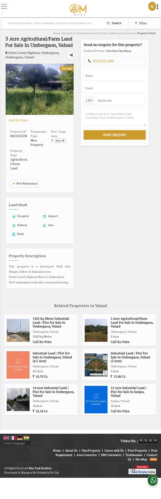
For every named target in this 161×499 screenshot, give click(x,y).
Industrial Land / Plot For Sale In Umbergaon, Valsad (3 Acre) (130, 357)
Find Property (91, 450)
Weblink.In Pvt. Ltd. (48, 472)
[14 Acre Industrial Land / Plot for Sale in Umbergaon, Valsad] (18, 399)
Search (116, 23)
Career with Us (114, 450)
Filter (142, 23)
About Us (71, 450)
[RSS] (153, 459)
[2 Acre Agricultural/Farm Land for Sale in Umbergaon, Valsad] (96, 330)
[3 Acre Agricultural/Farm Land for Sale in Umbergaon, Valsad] (40, 114)
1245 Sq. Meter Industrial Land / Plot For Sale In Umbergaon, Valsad (51, 322)
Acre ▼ (60, 141)
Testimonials (134, 455)
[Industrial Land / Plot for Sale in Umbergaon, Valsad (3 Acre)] (96, 365)
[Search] (152, 6)
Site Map (141, 459)
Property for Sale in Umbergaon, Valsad (110, 33)
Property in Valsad (74, 33)
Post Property (137, 450)
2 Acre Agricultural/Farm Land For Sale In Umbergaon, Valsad (132, 322)
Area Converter (87, 455)
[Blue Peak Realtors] (78, 10)
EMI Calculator (111, 455)
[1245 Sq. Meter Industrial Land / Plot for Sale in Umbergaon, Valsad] (18, 330)
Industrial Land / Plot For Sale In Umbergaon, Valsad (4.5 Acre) (52, 357)
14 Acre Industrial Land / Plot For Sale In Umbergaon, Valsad (53, 392)
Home (56, 33)
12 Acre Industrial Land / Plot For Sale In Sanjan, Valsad (129, 392)
